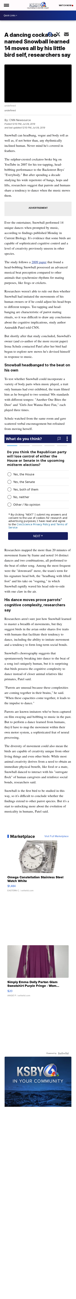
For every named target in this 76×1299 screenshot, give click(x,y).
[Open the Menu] (6, 5)
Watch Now (65, 5)
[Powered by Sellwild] (63, 1053)
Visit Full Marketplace (56, 836)
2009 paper (39, 262)
